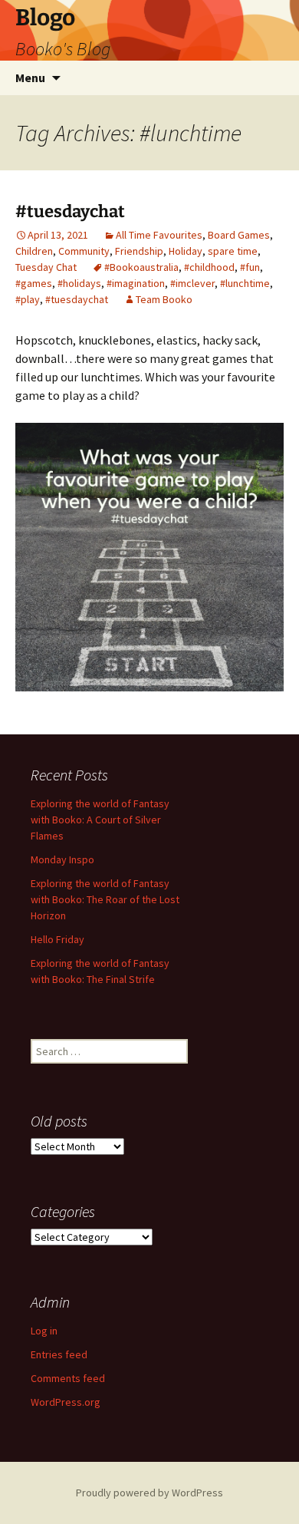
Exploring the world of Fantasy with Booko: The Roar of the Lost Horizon (105, 899)
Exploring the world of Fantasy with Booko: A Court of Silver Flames (100, 820)
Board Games (239, 235)
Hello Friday (57, 939)
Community (84, 251)
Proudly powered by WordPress (149, 1492)
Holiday (185, 251)
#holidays (79, 283)
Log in (44, 1331)
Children (34, 251)
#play (27, 299)
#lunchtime (245, 283)
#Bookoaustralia (141, 267)
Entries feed (59, 1354)
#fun (250, 267)
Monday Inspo (62, 859)
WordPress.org (65, 1402)
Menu (30, 77)
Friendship (139, 251)
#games (33, 283)
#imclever (192, 283)
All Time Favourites (159, 235)
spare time (233, 251)
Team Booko (164, 299)
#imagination (136, 283)
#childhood (209, 267)
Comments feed (68, 1378)
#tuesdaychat (70, 211)
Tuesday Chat (46, 267)
